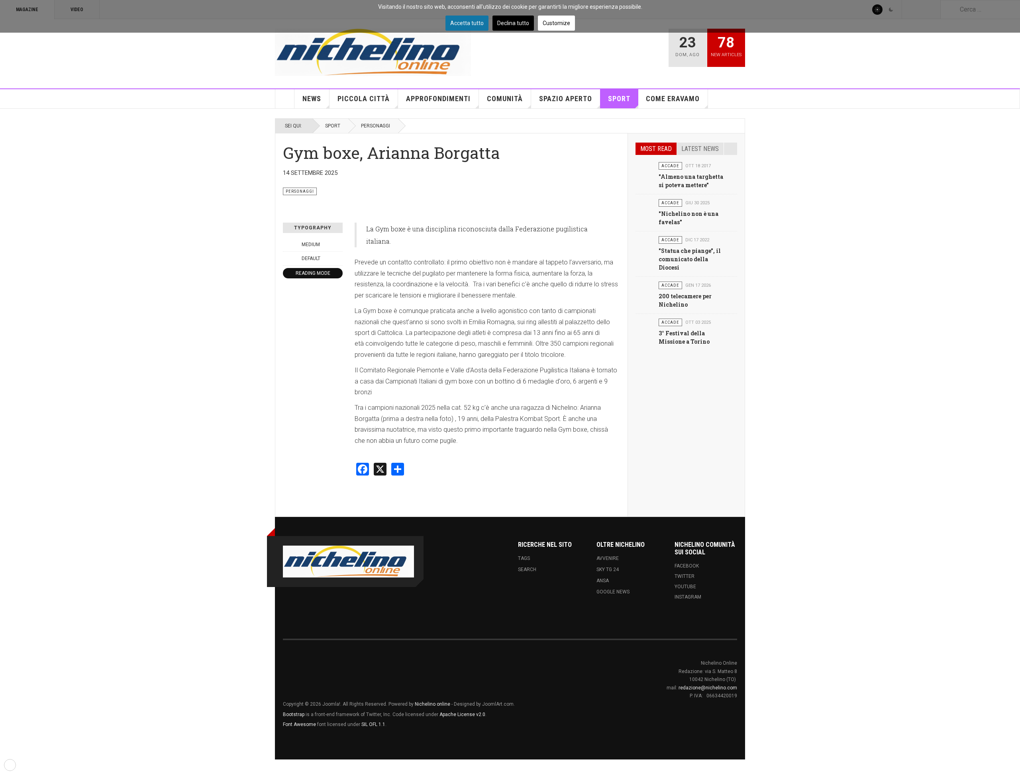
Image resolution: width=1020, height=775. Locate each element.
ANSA (602, 580)
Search (527, 569)
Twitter (684, 576)
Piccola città (363, 98)
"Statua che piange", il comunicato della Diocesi (690, 259)
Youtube (685, 586)
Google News (613, 592)
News (311, 98)
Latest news (700, 149)
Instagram (688, 597)
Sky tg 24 (607, 569)
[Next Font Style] (338, 258)
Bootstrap (293, 714)
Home (284, 98)
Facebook (687, 566)
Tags (524, 558)
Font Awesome (299, 724)
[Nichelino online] (373, 52)
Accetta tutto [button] (467, 23)
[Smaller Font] (287, 244)
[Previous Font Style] (287, 258)
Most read (656, 149)
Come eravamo (673, 98)
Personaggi (375, 126)
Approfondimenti (438, 98)
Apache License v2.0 (462, 714)
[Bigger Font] (338, 244)
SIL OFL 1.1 (373, 724)
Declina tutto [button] (513, 23)
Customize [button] (556, 23)
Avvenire (607, 558)
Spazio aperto (565, 98)
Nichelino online (432, 704)
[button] (10, 765)
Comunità (505, 98)
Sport (619, 98)
